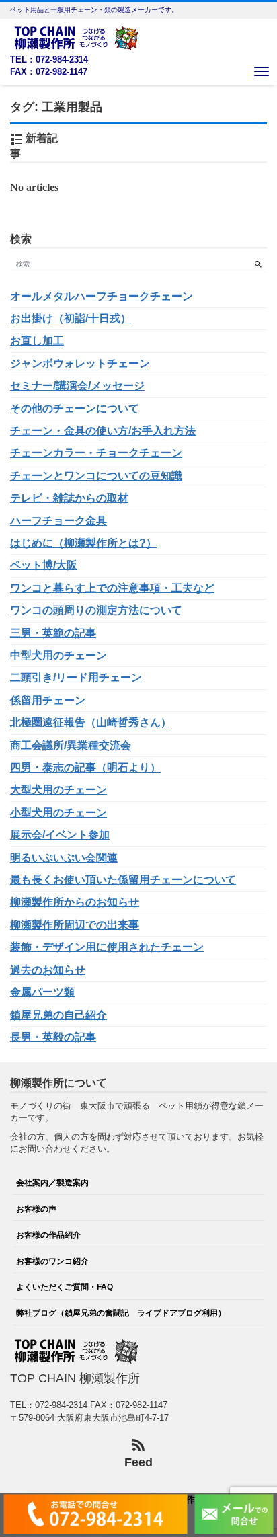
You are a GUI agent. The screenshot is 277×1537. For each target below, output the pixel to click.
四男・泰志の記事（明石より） (85, 767)
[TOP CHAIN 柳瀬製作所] (77, 37)
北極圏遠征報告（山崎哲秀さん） (90, 722)
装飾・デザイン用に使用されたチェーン (107, 947)
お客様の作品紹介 (48, 1234)
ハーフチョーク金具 (58, 520)
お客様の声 (36, 1208)
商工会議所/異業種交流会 (70, 745)
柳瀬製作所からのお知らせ (74, 902)
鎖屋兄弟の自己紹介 (58, 1015)
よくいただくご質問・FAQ (64, 1286)
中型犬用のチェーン (58, 655)
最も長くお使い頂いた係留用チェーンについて (123, 879)
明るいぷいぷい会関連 (64, 857)
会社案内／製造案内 (52, 1182)
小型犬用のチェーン (58, 812)
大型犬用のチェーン (58, 789)
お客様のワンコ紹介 (52, 1261)
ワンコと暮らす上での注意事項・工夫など (112, 588)
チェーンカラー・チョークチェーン (96, 453)
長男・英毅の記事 (53, 1037)
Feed (138, 1462)
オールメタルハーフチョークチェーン (101, 296)
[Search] (257, 264)
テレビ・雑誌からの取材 (69, 498)
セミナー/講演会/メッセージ (77, 385)
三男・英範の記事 (53, 633)
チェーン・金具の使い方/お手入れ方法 (103, 430)
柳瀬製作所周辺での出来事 (74, 925)
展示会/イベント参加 (60, 834)
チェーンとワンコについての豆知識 (96, 475)
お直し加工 (37, 340)
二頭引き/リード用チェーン (76, 677)
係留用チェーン (47, 700)
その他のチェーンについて (74, 408)
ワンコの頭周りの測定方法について (96, 610)
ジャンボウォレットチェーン (80, 363)
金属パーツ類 (42, 992)
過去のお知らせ (47, 970)
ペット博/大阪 (43, 565)
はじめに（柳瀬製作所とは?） (83, 543)
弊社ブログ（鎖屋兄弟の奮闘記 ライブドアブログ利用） (121, 1312)
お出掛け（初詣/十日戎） (70, 318)
